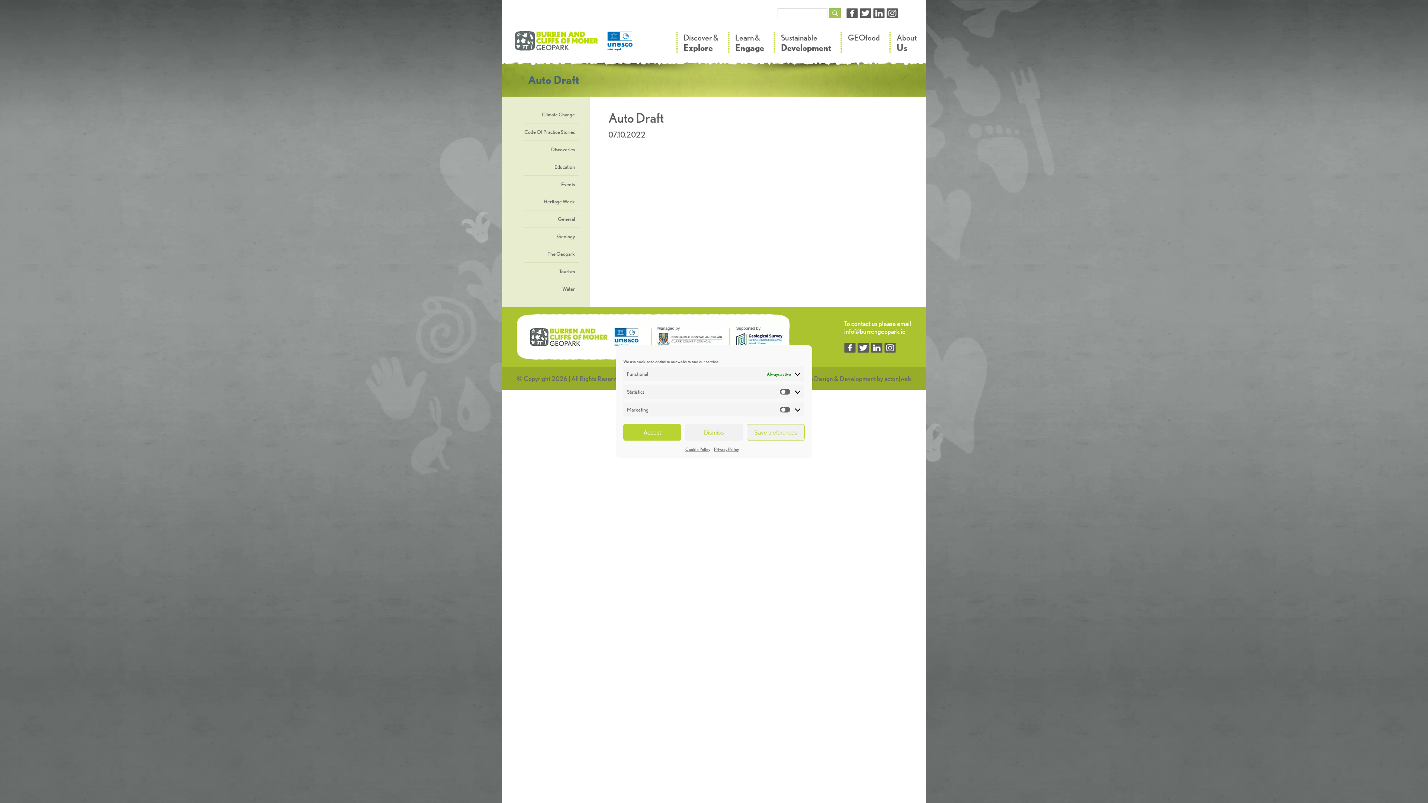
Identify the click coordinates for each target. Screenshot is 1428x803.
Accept (652, 432)
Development (858, 379)
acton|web (897, 379)
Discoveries (563, 149)
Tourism (567, 271)
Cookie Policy (697, 449)
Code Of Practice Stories (549, 132)
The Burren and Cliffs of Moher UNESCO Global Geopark (574, 44)
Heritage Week (559, 201)
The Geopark (561, 254)
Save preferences (775, 432)
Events (568, 184)
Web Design (817, 379)
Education (564, 167)
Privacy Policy (726, 449)
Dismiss (714, 432)
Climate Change (558, 114)
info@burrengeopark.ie (875, 331)
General (566, 219)
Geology (566, 236)
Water (568, 289)
